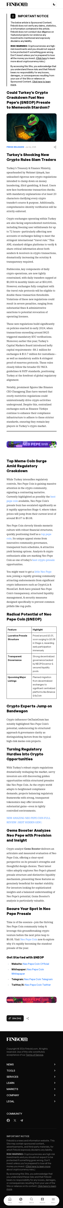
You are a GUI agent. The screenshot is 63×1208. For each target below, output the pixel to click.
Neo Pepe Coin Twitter (37, 984)
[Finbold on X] (15, 1120)
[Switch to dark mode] (54, 4)
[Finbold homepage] (32, 1039)
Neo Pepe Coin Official (35, 963)
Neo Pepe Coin (28, 939)
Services (12, 1076)
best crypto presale (43, 560)
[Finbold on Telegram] (21, 1120)
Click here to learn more (38, 1166)
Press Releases (15, 147)
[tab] (9, 1200)
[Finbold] (17, 4)
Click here (42, 58)
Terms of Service (34, 1055)
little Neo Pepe (43, 571)
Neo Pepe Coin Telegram (38, 979)
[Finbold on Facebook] (8, 1120)
